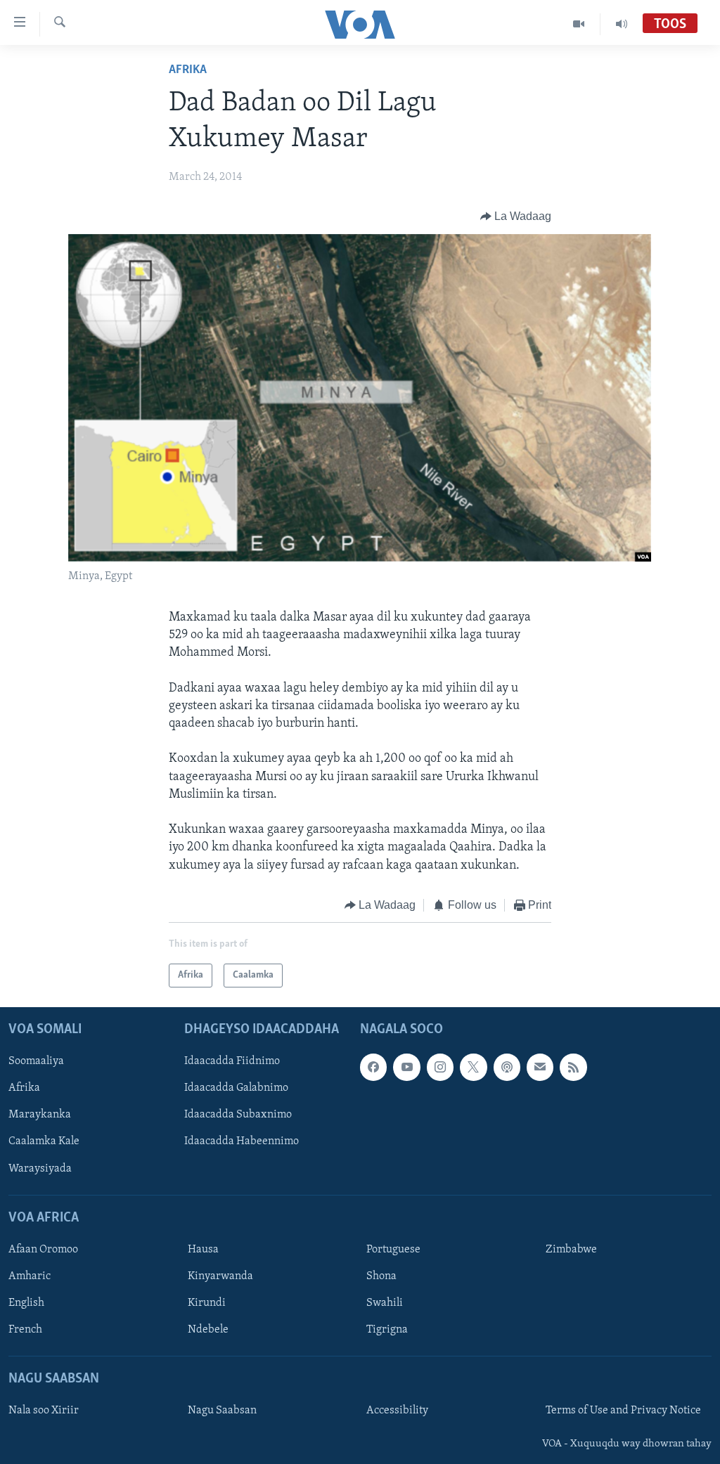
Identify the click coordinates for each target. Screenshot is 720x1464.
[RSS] (573, 1067)
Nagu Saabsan (222, 1411)
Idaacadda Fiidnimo (232, 1062)
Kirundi (207, 1303)
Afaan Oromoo (43, 1249)
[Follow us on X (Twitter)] (473, 1067)
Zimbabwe (571, 1249)
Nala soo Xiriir (43, 1411)
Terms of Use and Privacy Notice (623, 1411)
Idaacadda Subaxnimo (238, 1115)
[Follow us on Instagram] (440, 1067)
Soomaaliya (36, 1062)
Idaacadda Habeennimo (241, 1142)
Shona (381, 1276)
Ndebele (208, 1329)
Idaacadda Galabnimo (236, 1088)
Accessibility (397, 1411)
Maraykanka (39, 1115)
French (25, 1329)
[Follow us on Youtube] (406, 1067)
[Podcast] (507, 1067)
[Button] (516, 216)
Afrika (188, 70)
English (26, 1303)
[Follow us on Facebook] (373, 1067)
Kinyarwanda (220, 1276)
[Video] (579, 23)
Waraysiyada (40, 1168)
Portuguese (393, 1249)
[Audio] (621, 23)
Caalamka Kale (43, 1142)
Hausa (203, 1249)
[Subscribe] (540, 1067)
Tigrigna (387, 1329)
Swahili (384, 1303)
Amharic (29, 1276)
